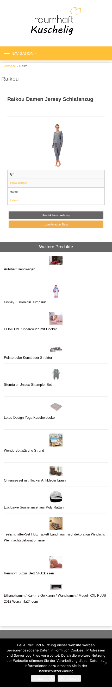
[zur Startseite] (56, 21)
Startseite (9, 66)
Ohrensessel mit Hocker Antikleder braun (35, 480)
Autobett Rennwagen (19, 269)
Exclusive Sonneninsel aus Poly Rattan (34, 507)
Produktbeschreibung (56, 215)
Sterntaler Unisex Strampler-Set (28, 385)
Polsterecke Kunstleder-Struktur (28, 358)
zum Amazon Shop (56, 224)
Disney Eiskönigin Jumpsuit (25, 302)
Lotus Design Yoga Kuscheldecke (29, 418)
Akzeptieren (43, 678)
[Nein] (105, 662)
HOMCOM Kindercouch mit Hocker (30, 329)
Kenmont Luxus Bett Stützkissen (29, 573)
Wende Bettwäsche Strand (24, 450)
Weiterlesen (69, 678)
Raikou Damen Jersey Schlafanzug (50, 99)
